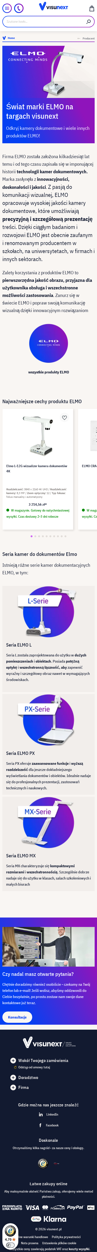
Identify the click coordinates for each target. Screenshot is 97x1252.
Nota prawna (29, 1243)
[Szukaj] (89, 21)
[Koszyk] (92, 8)
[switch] (10, 1245)
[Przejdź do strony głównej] (48, 8)
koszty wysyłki (79, 1249)
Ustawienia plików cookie (59, 1243)
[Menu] (7, 8)
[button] (31, 536)
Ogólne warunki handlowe (30, 1237)
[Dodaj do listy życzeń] (64, 417)
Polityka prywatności (66, 1237)
